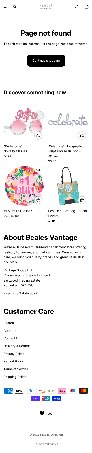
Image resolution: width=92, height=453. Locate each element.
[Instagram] (50, 412)
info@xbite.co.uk (25, 293)
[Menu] (5, 7)
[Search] (15, 7)
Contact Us (12, 338)
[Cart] (87, 7)
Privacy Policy (14, 354)
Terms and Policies (46, 444)
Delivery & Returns (17, 346)
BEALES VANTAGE (51, 434)
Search (9, 323)
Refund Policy (14, 361)
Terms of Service (16, 369)
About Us (10, 330)
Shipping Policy (15, 377)
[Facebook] (42, 412)
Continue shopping (46, 60)
